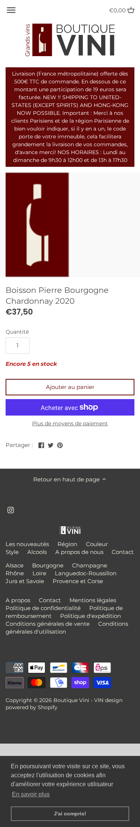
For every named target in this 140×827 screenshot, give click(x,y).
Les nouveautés (27, 544)
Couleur (97, 544)
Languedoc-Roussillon (85, 573)
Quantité (17, 332)
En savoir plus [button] (31, 794)
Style (12, 551)
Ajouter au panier (70, 386)
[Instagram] (10, 509)
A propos (18, 600)
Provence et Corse (78, 581)
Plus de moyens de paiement (70, 423)
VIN (98, 700)
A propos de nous (79, 551)
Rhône (15, 573)
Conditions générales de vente (48, 623)
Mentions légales (92, 600)
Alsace (15, 565)
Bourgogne (47, 565)
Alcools (37, 551)
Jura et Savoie (25, 581)
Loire (39, 573)
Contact (123, 551)
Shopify (47, 707)
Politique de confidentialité (43, 608)
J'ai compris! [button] (70, 814)
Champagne (89, 565)
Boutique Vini (71, 700)
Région (67, 544)
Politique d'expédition (90, 615)
